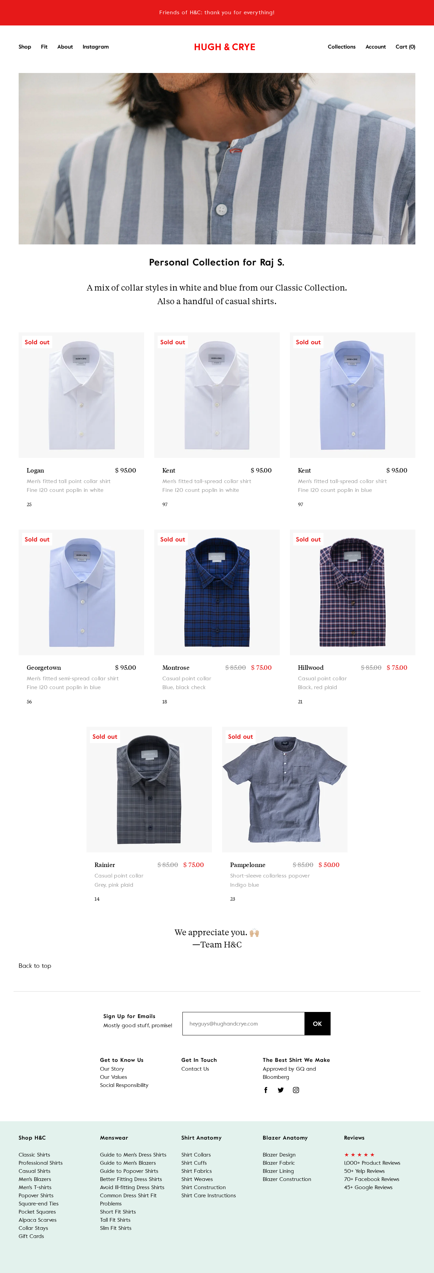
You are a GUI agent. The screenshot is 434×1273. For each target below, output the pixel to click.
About (65, 47)
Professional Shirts (41, 1163)
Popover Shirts (36, 1195)
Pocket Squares (37, 1212)
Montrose (176, 667)
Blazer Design (279, 1154)
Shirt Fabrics (196, 1171)
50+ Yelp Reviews (364, 1171)
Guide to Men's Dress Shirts (133, 1154)
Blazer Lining (278, 1171)
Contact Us (195, 1069)
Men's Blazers (35, 1179)
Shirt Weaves (197, 1179)
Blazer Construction (287, 1179)
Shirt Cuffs (194, 1163)
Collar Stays (33, 1228)
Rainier (105, 865)
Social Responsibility (124, 1085)
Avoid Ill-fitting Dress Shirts (132, 1187)
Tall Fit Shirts (115, 1220)
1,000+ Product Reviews (372, 1163)
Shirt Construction (203, 1187)
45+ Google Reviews (368, 1187)
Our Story (112, 1069)
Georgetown (44, 667)
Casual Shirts (35, 1171)
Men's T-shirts (35, 1187)
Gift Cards (31, 1236)
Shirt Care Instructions (208, 1195)
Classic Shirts (34, 1154)
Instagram (96, 47)
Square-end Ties (39, 1203)
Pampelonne (248, 865)
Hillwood (310, 667)
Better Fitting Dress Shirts (131, 1179)
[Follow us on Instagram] (296, 1090)
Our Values (113, 1077)
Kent (168, 470)
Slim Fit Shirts (116, 1228)
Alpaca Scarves (38, 1220)
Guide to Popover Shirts (129, 1171)
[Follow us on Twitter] (281, 1090)
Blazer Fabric (279, 1163)
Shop (25, 47)
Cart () (405, 47)
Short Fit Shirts (118, 1212)
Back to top (35, 966)
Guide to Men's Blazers (128, 1163)
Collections (342, 47)
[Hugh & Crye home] (216, 45)
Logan (35, 470)
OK (317, 1023)
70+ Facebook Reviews (371, 1179)
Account (376, 47)
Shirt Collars (196, 1154)
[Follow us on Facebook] (266, 1090)
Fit (44, 47)
